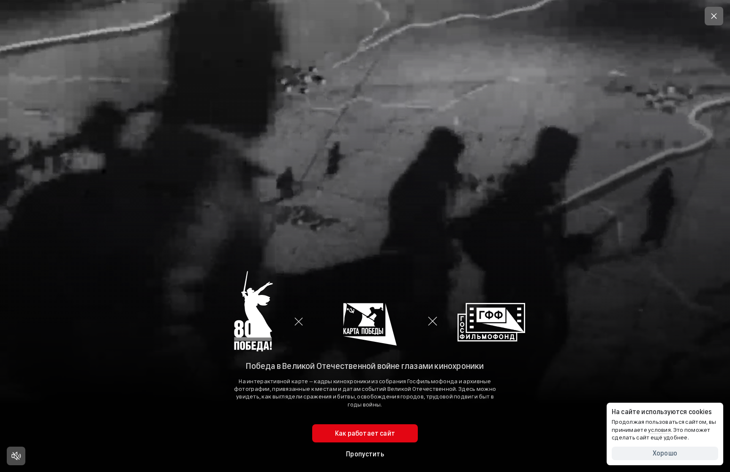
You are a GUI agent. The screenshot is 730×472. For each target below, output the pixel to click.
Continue (365, 287)
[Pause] (16, 456)
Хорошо (665, 453)
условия (659, 430)
